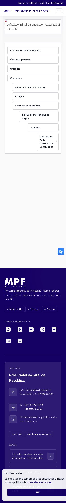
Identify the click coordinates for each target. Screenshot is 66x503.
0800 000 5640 (33, 409)
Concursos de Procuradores (30, 87)
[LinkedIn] (20, 341)
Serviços (34, 309)
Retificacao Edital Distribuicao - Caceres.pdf (32, 24)
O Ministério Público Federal (25, 50)
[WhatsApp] (8, 329)
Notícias (51, 309)
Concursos (16, 78)
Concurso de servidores (27, 105)
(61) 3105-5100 (34, 405)
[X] (43, 329)
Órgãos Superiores (20, 59)
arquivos (35, 127)
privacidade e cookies (39, 482)
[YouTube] (54, 329)
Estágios (19, 96)
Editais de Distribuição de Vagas (35, 116)
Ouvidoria (16, 434)
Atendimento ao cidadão (39, 434)
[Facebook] (20, 329)
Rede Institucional (54, 3)
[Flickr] (31, 329)
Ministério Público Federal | (32, 3)
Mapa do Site (15, 309)
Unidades (15, 69)
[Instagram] (8, 341)
